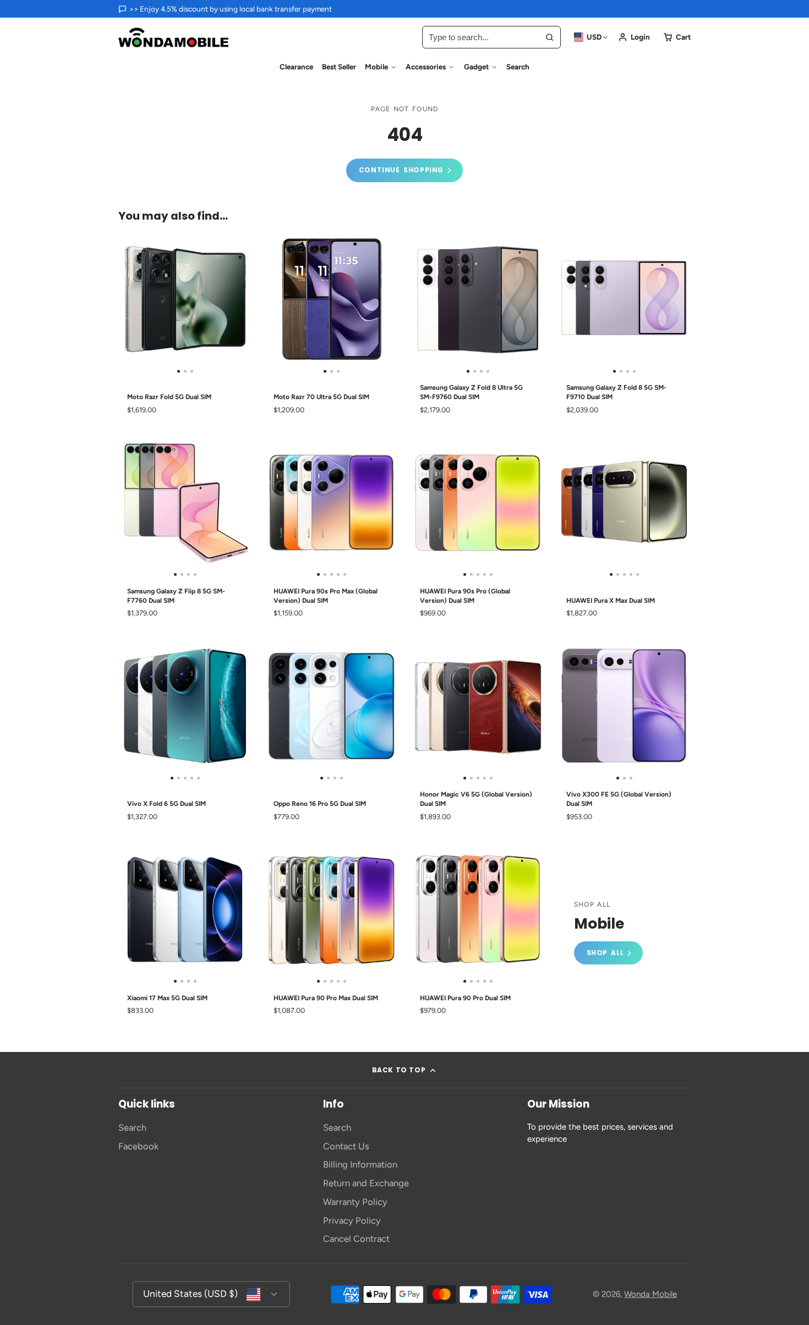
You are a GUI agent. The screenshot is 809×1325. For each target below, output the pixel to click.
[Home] (173, 37)
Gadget (476, 66)
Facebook (138, 1146)
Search (517, 66)
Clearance (296, 66)
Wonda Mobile (650, 1294)
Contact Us (346, 1146)
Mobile (376, 66)
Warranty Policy (355, 1201)
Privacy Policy (352, 1220)
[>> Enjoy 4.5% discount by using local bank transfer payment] (225, 8)
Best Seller (339, 66)
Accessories (426, 66)
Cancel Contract (356, 1238)
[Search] (549, 37)
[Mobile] (608, 932)
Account (634, 37)
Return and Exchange (366, 1182)
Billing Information (360, 1164)
